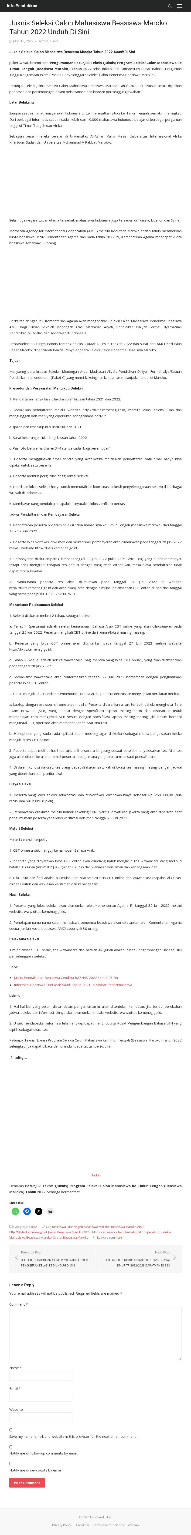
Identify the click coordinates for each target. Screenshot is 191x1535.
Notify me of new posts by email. (35, 1470)
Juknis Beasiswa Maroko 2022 (69, 1232)
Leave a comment (109, 1237)
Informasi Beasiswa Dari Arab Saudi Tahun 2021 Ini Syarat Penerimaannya (73, 984)
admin (43, 41)
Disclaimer (82, 1525)
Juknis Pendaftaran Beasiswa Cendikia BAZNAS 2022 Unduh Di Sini (66, 977)
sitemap (133, 1525)
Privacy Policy (61, 1525)
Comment (18, 1304)
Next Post (138, 1258)
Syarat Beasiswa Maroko (71, 1237)
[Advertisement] (95, 179)
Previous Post (55, 1258)
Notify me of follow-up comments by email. (43, 1453)
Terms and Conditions (108, 1525)
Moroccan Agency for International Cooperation (125, 1232)
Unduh (95, 1175)
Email (14, 1388)
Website (16, 1409)
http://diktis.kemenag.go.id (28, 1232)
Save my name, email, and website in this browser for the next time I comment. (72, 1436)
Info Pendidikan (22, 5)
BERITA (32, 1227)
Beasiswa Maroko (97, 1227)
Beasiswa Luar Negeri (67, 1227)
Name (15, 1367)
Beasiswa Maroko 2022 (128, 1227)
